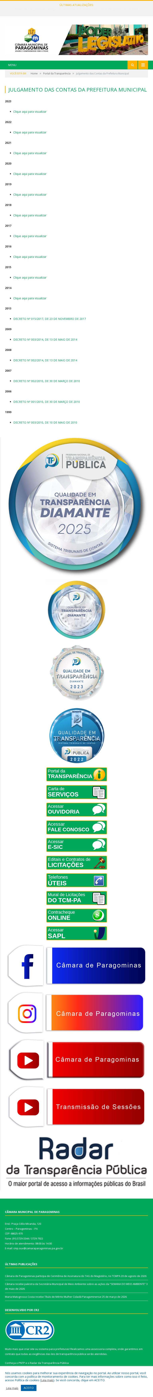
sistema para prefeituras (54, 1349)
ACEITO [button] (29, 1388)
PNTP (22, 1363)
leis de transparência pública (68, 1354)
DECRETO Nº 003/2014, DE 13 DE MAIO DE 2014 (45, 339)
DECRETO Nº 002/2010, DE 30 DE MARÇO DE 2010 (46, 381)
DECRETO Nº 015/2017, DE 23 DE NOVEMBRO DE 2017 (49, 319)
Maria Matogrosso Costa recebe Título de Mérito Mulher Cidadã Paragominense (53, 1296)
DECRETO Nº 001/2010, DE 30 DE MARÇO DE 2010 (46, 402)
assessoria (98, 1349)
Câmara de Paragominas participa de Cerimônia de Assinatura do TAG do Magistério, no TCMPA (62, 1276)
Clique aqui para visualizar (29, 111)
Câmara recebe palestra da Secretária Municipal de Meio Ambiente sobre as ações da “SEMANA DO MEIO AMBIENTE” (77, 9)
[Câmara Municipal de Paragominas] (76, 39)
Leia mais (47, 1380)
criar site (29, 1349)
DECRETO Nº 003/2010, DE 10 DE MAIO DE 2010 (45, 422)
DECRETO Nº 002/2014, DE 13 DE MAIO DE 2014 (45, 360)
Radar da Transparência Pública (49, 1363)
